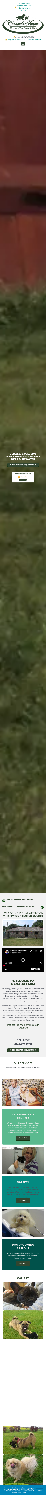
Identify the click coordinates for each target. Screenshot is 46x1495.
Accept (39, 1490)
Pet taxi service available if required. (23, 1026)
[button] (23, 43)
